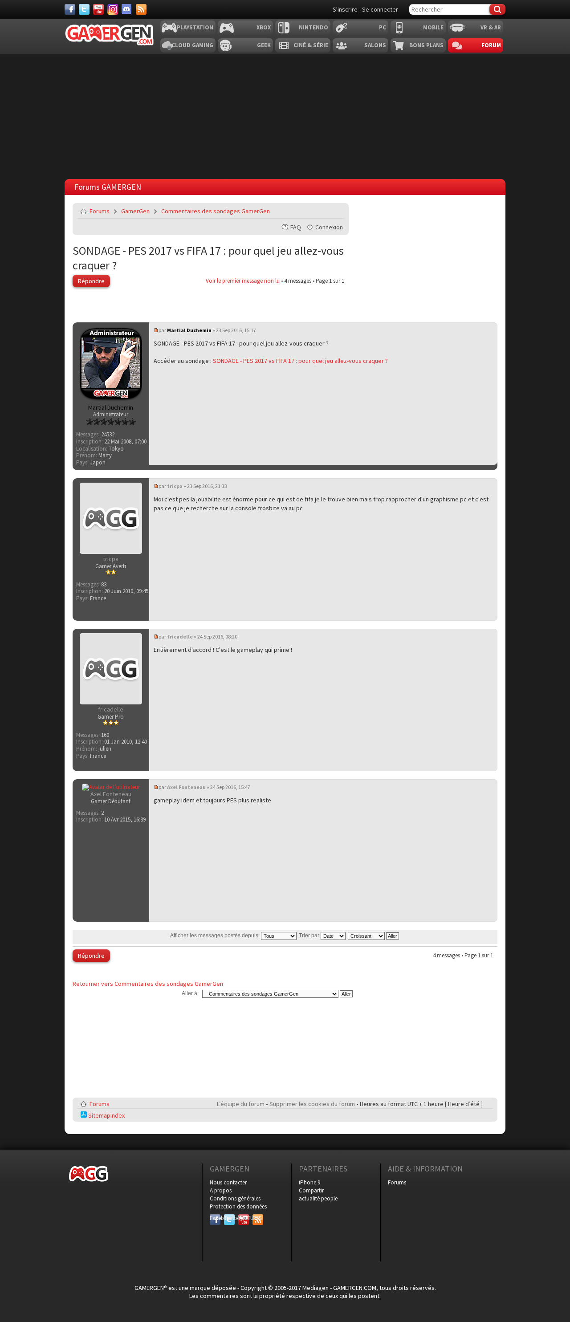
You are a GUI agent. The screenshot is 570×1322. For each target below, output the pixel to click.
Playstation (195, 27)
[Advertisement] (285, 114)
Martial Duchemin (189, 330)
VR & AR (490, 27)
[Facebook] (70, 9)
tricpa (175, 486)
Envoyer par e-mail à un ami (336, 211)
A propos (221, 1190)
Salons (375, 45)
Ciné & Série (310, 45)
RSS (256, 1218)
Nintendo (313, 27)
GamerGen (135, 211)
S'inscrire (345, 9)
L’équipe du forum (241, 1104)
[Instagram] (112, 9)
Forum (491, 45)
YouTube (243, 1218)
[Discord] (127, 9)
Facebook (215, 1218)
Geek (264, 45)
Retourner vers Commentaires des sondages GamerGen (148, 984)
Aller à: (190, 993)
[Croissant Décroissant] (374, 935)
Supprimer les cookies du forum (312, 1104)
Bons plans (426, 45)
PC (382, 27)
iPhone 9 (309, 1182)
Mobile (433, 27)
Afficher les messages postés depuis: (215, 935)
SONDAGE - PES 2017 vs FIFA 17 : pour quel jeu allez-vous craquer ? (300, 361)
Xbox (263, 27)
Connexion (329, 227)
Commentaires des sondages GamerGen (215, 211)
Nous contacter (228, 1182)
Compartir (311, 1190)
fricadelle (180, 636)
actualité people (318, 1198)
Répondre (91, 281)
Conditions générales (235, 1198)
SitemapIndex (106, 1115)
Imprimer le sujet (315, 211)
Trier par (310, 935)
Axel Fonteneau (186, 787)
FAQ (295, 227)
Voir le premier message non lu (243, 281)
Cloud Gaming (192, 45)
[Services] (141, 9)
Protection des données (238, 1206)
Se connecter (380, 9)
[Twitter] (84, 9)
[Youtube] (98, 9)
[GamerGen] (109, 35)
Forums (100, 211)
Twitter (229, 1218)
